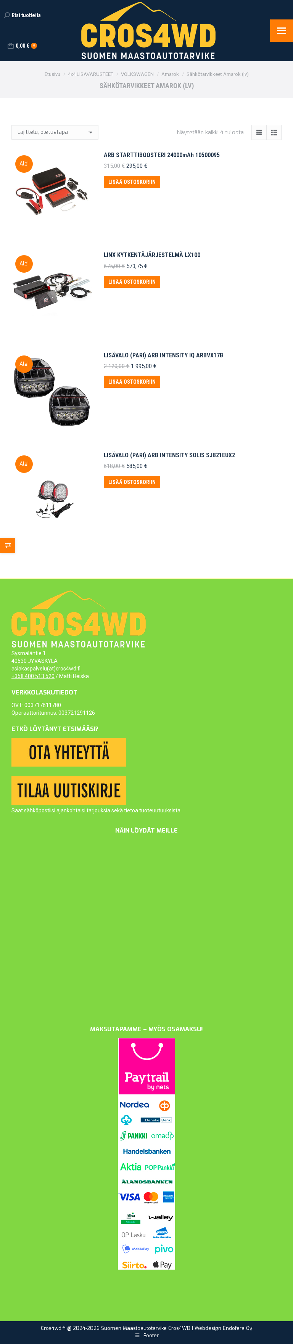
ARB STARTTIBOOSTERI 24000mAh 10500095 (162, 155)
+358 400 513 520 (33, 676)
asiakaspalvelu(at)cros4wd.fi (45, 669)
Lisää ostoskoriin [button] (132, 182)
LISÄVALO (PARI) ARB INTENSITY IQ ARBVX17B (163, 355)
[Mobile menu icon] (281, 30)
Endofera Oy (237, 1328)
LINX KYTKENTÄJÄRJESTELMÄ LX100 (152, 255)
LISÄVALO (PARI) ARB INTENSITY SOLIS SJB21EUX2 (169, 455)
